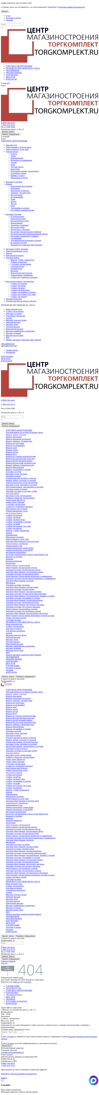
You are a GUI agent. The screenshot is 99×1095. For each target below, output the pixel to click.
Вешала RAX (11, 454)
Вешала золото (12, 450)
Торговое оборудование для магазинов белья (24, 600)
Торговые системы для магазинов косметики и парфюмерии (31, 578)
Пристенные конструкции (21, 186)
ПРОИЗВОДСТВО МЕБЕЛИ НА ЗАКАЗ (23, 68)
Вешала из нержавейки (15, 445)
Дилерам (9, 20)
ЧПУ (8, 338)
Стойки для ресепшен (15, 311)
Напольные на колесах (20, 191)
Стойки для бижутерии (20, 290)
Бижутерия (15, 169)
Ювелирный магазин (14, 329)
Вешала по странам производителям (21, 456)
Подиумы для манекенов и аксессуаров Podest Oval (27, 554)
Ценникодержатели (14, 299)
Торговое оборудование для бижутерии (22, 587)
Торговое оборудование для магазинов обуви (24, 572)
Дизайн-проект (12, 350)
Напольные (15, 188)
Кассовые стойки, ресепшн (17, 249)
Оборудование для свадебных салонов (21, 609)
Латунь (14, 204)
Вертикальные (17, 223)
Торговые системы (13, 214)
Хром (13, 199)
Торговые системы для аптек (18, 585)
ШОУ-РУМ (10, 77)
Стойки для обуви (18, 286)
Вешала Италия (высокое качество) (20, 459)
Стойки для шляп (18, 288)
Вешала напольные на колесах (18, 439)
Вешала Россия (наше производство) (21, 463)
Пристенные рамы (18, 219)
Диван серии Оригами (15, 502)
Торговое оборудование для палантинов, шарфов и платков (30, 596)
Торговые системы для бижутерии (20, 589)
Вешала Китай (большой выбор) (19, 461)
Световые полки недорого (17, 489)
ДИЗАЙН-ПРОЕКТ (14, 73)
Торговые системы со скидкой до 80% (21, 491)
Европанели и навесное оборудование (26, 245)
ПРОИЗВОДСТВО (13, 988)
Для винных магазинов (15, 316)
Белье (13, 165)
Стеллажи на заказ (13, 620)
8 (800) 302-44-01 (8, 123)
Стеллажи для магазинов (21, 264)
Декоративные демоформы (22, 275)
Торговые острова (13, 476)
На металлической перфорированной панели (29, 234)
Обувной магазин (13, 322)
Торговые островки (14, 314)
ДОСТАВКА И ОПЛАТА (16, 1001)
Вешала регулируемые (15, 443)
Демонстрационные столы (17, 251)
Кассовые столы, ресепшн (16, 474)
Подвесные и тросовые (20, 230)
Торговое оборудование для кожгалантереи (23, 592)
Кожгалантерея (17, 158)
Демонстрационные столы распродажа (22, 483)
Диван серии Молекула (15, 500)
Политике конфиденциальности (71, 7)
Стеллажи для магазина (15, 504)
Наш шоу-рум (11, 145)
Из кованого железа (19, 243)
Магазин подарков (13, 333)
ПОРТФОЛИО (12, 75)
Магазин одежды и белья (16, 320)
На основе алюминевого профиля (24, 236)
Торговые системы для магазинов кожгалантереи (26, 594)
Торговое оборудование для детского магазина (25, 605)
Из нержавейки (17, 197)
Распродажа (11, 563)
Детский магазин (13, 327)
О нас (8, 16)
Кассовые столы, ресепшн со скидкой (21, 485)
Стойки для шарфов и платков (23, 292)
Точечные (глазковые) (20, 225)
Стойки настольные (19, 284)
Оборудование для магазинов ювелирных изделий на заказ (30, 616)
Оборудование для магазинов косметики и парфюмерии (29, 576)
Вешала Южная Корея (15, 467)
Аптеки (9, 318)
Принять (5, 11)
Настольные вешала (14, 513)
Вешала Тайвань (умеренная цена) (20, 465)
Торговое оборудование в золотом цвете (22, 541)
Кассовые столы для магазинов (19, 496)
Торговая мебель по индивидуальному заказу (24, 432)
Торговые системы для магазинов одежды (23, 570)
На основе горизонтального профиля (26, 232)
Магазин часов (12, 324)
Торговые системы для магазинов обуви (22, 574)
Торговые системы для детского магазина (23, 607)
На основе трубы (18, 227)
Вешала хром (11, 448)
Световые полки (17, 266)
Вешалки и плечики (14, 182)
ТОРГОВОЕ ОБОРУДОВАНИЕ (19, 66)
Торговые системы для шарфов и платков (23, 598)
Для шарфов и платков (20, 208)
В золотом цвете (17, 216)
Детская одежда (17, 167)
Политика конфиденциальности (23, 1074)
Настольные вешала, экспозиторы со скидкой (24, 487)
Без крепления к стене (20, 221)
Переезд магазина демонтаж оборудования (23, 340)
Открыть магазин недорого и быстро (21, 301)
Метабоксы (10, 583)
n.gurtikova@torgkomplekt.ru (12, 1052)
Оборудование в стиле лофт (17, 149)
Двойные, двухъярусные (21, 193)
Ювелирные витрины (15, 255)
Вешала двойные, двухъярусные (19, 441)
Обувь (13, 156)
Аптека (14, 162)
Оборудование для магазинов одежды (21, 568)
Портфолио (10, 352)
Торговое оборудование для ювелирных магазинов (27, 613)
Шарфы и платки (18, 176)
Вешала (9, 184)
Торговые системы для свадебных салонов (23, 611)
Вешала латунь (12, 452)
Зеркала (9, 253)
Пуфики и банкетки (19, 262)
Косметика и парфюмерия (21, 160)
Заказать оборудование (10, 134)
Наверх (4, 1078)
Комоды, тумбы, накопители (22, 260)
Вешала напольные (14, 437)
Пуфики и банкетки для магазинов (20, 498)
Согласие (10, 1037)
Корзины (14, 271)
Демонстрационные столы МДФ (19, 550)
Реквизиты (5, 1074)
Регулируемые (16, 195)
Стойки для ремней (19, 297)
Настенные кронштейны (16, 552)
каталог (28, 982)
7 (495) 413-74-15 (8, 125)
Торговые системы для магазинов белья (22, 602)
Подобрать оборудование (25, 677)
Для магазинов (12, 152)
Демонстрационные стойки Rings (19, 548)
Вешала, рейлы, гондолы (16, 435)
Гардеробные (16, 238)
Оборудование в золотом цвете (18, 147)
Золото (13, 201)
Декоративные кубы (14, 546)
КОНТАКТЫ (11, 79)
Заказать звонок (8, 132)
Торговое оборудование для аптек (20, 581)
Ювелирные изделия (19, 178)
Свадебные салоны (18, 173)
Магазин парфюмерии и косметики (20, 331)
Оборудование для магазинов (18, 565)
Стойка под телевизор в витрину (24, 277)
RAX (13, 206)
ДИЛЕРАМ (10, 999)
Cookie (4, 3)
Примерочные (16, 269)
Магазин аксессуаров (14, 335)
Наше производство (14, 309)
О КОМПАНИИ (12, 666)
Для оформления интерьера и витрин (26, 240)
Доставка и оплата (13, 18)
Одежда (14, 154)
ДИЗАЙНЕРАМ (12, 70)
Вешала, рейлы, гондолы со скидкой (21, 480)
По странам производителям (22, 210)
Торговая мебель (12, 258)
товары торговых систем (16, 618)
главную (16, 982)
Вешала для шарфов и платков (18, 469)
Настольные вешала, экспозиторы (25, 171)
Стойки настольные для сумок (23, 294)
